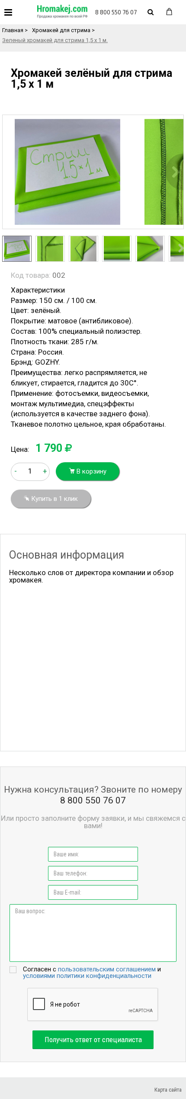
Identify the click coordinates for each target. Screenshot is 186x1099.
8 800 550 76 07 (116, 12)
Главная (12, 30)
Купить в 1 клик (53, 499)
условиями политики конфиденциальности (87, 976)
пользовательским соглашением (107, 969)
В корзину (90, 471)
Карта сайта (168, 1089)
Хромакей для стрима (61, 30)
